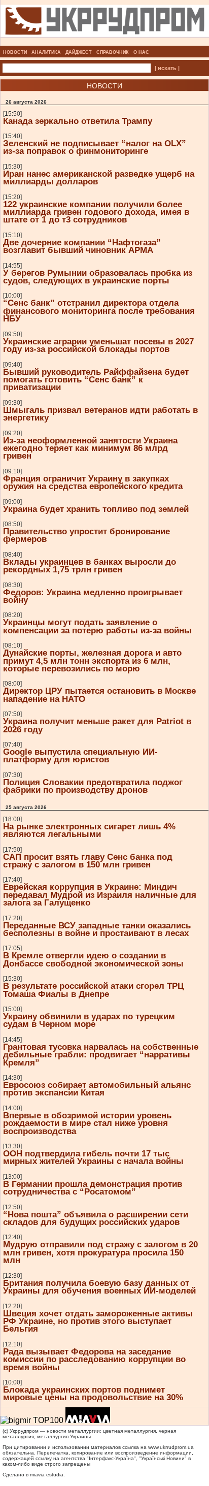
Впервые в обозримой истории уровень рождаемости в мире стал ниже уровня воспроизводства (87, 1123)
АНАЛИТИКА (46, 52)
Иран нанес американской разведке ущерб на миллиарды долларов (98, 177)
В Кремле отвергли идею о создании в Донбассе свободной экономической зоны (93, 959)
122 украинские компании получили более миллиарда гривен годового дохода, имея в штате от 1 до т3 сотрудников (96, 212)
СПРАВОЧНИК (112, 52)
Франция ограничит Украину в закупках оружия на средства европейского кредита (93, 482)
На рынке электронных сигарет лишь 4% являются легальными (89, 830)
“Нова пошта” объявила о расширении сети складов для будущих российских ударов (95, 1218)
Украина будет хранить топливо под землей (96, 509)
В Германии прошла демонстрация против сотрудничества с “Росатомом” (92, 1188)
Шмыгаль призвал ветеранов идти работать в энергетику (100, 414)
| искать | (167, 68)
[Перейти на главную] (105, 43)
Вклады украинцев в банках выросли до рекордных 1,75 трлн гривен (89, 565)
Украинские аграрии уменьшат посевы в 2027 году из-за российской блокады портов (98, 345)
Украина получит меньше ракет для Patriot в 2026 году (97, 725)
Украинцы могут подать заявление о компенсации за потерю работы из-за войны (97, 626)
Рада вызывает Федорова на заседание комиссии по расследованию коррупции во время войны (94, 1359)
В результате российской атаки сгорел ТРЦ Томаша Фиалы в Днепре (93, 989)
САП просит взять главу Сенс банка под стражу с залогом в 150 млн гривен (87, 860)
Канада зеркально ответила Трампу (77, 121)
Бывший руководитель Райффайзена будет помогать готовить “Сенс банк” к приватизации (96, 380)
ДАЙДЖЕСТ (78, 52)
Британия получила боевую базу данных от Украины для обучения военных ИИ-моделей (99, 1287)
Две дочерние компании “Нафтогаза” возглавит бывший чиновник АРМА (82, 246)
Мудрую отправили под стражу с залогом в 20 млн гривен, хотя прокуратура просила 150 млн (100, 1252)
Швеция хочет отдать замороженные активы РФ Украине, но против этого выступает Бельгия (98, 1321)
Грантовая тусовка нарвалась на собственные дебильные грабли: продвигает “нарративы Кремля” (100, 1055)
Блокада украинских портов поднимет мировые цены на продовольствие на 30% (93, 1393)
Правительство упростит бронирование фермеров (86, 535)
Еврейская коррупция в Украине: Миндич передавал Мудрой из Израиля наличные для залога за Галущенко (99, 895)
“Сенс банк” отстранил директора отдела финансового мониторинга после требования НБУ (99, 311)
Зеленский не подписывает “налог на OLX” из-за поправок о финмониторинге (94, 147)
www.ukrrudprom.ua (171, 1447)
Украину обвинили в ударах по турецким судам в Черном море (89, 1020)
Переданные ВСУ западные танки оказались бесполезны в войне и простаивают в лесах (97, 929)
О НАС (141, 52)
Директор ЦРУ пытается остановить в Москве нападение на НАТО (99, 694)
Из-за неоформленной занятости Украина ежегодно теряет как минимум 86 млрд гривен (90, 448)
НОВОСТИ (15, 52)
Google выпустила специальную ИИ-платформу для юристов (80, 755)
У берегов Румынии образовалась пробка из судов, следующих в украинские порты (97, 276)
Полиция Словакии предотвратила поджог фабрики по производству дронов (93, 786)
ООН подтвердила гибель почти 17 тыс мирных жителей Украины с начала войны (93, 1157)
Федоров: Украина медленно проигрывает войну (93, 596)
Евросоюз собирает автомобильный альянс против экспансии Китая (97, 1088)
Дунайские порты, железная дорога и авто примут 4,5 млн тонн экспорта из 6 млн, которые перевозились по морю (92, 660)
